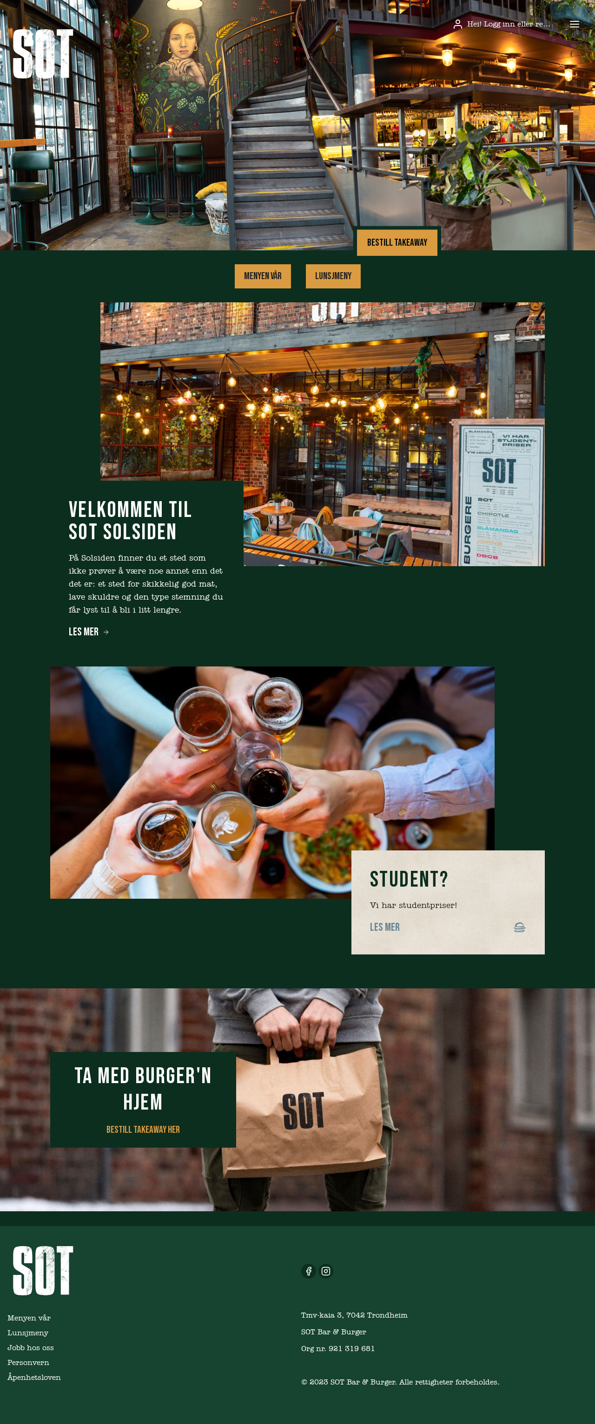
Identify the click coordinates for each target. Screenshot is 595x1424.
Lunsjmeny (333, 276)
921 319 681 (352, 1348)
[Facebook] (308, 1271)
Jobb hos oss (30, 1347)
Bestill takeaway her (143, 1130)
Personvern (28, 1362)
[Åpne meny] (575, 24)
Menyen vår (263, 276)
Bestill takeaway (397, 242)
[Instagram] (325, 1271)
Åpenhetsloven (34, 1377)
